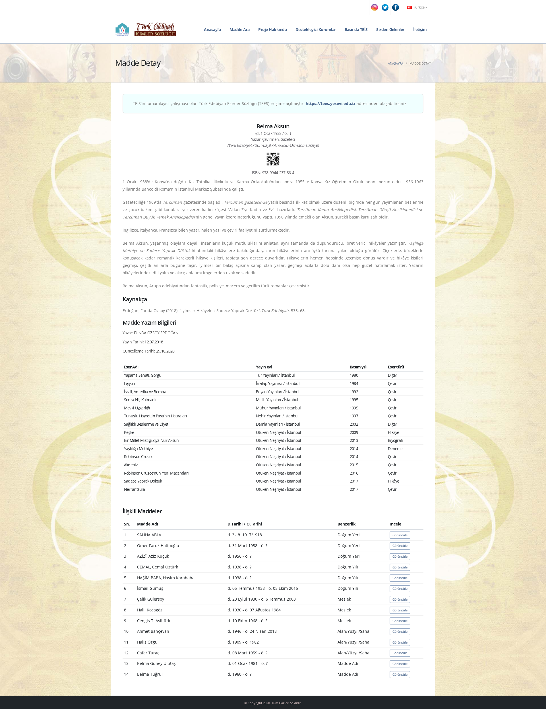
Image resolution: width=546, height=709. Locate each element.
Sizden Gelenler (390, 29)
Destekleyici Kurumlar (315, 29)
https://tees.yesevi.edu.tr (330, 103)
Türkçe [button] (418, 7)
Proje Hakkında (272, 29)
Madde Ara (239, 29)
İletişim (420, 29)
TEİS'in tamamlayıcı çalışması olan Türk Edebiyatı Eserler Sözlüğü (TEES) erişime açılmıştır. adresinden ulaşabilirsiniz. (270, 103)
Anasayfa (212, 29)
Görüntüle (400, 535)
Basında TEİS (356, 29)
